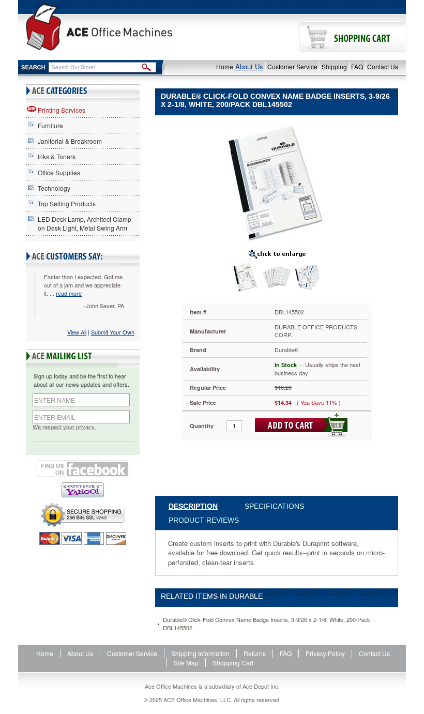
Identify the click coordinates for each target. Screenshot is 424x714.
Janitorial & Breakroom (70, 140)
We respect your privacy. (64, 427)
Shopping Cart (233, 662)
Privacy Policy (325, 653)
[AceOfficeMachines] (99, 27)
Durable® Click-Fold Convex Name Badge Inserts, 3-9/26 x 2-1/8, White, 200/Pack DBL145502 (266, 624)
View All (76, 332)
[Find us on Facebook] (83, 469)
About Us (249, 66)
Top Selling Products (67, 203)
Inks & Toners (56, 156)
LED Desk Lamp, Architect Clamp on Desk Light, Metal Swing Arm (84, 223)
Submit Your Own (112, 332)
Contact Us (382, 66)
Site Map (186, 662)
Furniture (50, 125)
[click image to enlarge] (276, 254)
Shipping (334, 66)
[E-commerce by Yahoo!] (83, 489)
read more (69, 293)
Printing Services (61, 109)
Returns (255, 653)
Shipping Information (200, 653)
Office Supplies (59, 172)
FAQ (357, 66)
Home (224, 66)
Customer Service (292, 66)
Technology (54, 188)
